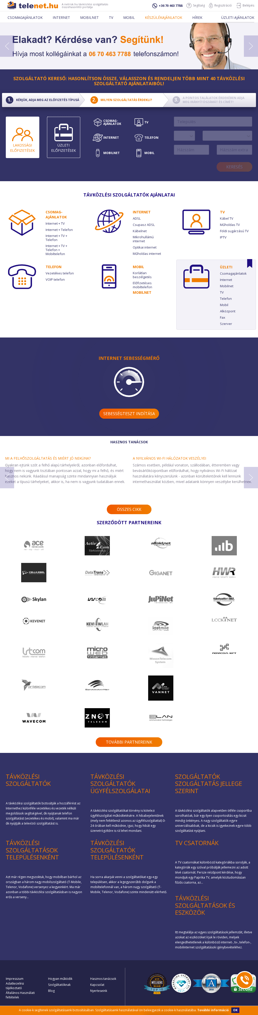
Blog (51, 991)
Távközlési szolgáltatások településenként (32, 850)
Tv (111, 17)
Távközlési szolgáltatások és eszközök (205, 905)
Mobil (129, 17)
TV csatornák (196, 843)
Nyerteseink (98, 991)
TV (222, 212)
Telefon (53, 266)
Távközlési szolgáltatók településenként (117, 850)
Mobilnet (89, 17)
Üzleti (226, 267)
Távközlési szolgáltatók (28, 780)
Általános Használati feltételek (20, 995)
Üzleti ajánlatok (237, 17)
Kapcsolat (97, 985)
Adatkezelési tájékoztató (15, 985)
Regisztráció (223, 5)
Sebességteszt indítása (129, 413)
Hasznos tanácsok (103, 979)
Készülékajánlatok (163, 17)
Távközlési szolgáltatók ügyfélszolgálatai (120, 783)
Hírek (197, 17)
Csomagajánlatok (25, 17)
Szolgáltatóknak (59, 985)
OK (235, 1010)
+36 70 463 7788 (170, 5)
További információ (213, 1010)
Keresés (234, 167)
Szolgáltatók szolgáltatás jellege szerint (208, 783)
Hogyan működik (60, 979)
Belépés (248, 5)
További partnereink (129, 742)
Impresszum (14, 979)
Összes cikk (129, 509)
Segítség (199, 5)
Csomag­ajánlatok (56, 214)
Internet (61, 17)
